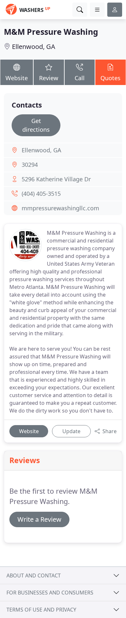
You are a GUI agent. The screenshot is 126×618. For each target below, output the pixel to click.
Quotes (110, 78)
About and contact (33, 575)
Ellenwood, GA (33, 46)
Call (80, 78)
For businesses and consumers (49, 592)
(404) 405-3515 (41, 193)
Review (48, 78)
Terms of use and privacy (41, 609)
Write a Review (39, 519)
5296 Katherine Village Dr (56, 179)
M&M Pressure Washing (51, 31)
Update (71, 431)
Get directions (36, 125)
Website (16, 78)
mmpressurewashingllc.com (60, 208)
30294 (30, 164)
